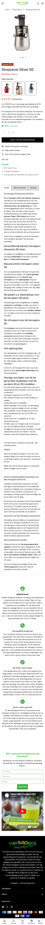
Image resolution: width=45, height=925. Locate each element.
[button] (40, 921)
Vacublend (8, 569)
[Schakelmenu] (2, 3)
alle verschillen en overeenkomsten (26, 520)
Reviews (33, 188)
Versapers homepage (19, 564)
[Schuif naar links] (19, 57)
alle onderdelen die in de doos (26, 533)
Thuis (7, 10)
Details (6, 188)
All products (17, 10)
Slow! (6, 506)
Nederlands (6, 901)
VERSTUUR (22, 787)
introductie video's (24, 456)
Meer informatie (20, 188)
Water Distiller (22, 569)
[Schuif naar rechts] (25, 57)
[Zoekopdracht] (38, 3)
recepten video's (22, 466)
